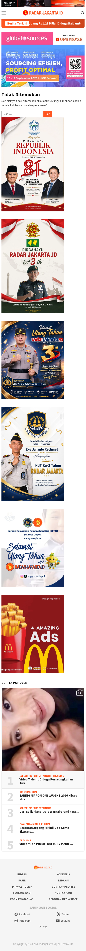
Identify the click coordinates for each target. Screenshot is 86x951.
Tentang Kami (22, 893)
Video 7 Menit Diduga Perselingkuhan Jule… (46, 781)
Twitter (65, 914)
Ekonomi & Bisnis (29, 824)
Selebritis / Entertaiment (35, 775)
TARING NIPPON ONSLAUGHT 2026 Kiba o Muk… (48, 797)
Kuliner (46, 824)
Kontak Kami (63, 893)
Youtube (65, 921)
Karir (22, 880)
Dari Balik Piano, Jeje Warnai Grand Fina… (49, 812)
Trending (58, 775)
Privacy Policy (22, 887)
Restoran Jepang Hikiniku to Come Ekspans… (44, 829)
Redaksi (63, 880)
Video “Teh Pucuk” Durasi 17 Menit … (46, 844)
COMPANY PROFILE (63, 887)
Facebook (24, 914)
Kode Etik (63, 874)
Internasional (28, 792)
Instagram (24, 921)
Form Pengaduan (22, 899)
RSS (45, 927)
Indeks (22, 874)
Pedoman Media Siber (63, 899)
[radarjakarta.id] (43, 12)
